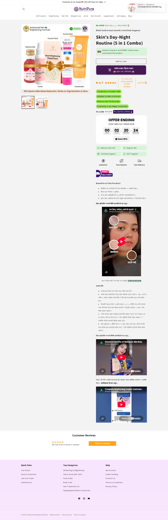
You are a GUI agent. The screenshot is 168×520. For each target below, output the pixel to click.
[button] (23, 9)
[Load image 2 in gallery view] (42, 102)
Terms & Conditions (114, 482)
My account (111, 470)
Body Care (67, 482)
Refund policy (55, 515)
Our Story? (25, 470)
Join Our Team (27, 478)
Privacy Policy (111, 486)
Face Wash (68, 478)
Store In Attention (28, 474)
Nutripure (30, 515)
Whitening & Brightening (73, 470)
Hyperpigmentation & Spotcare (76, 490)
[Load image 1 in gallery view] (28, 102)
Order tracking (112, 474)
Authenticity (26, 482)
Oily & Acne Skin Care (72, 474)
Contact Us (110, 478)
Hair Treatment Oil (71, 486)
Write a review (102, 443)
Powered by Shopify (41, 515)
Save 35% (123, 139)
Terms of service (80, 515)
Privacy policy (67, 515)
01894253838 (134, 280)
